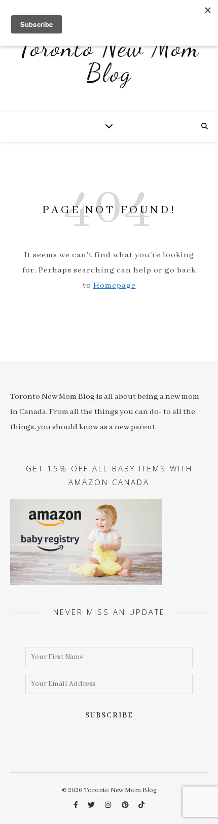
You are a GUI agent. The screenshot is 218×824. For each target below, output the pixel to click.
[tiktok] (141, 805)
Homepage (114, 286)
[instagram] (109, 805)
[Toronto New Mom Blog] (109, 66)
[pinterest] (126, 805)
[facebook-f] (77, 805)
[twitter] (92, 805)
